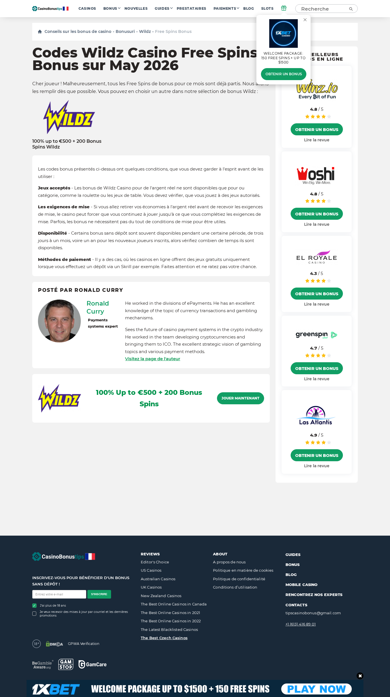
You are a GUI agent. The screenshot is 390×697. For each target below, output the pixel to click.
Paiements (225, 9)
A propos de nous (229, 562)
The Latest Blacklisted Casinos (169, 629)
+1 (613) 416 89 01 (301, 624)
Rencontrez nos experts (314, 594)
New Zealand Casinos (161, 595)
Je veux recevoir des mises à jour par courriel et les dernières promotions (84, 613)
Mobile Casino (302, 584)
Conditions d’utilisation (235, 587)
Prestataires (191, 9)
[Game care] (92, 664)
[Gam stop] (65, 664)
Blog (248, 9)
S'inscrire (99, 594)
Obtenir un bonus (284, 74)
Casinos (87, 9)
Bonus (110, 9)
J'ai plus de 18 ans (53, 605)
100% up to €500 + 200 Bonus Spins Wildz (66, 143)
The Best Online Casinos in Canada (174, 604)
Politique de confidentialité (239, 579)
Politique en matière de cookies (243, 570)
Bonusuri (125, 31)
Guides (162, 9)
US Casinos (151, 570)
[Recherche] (350, 8)
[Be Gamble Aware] (42, 664)
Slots (267, 9)
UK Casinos (151, 587)
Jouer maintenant (241, 398)
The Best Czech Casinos (164, 637)
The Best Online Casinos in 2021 (170, 612)
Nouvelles (136, 9)
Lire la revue (316, 139)
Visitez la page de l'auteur (152, 358)
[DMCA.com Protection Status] (54, 644)
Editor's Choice (155, 562)
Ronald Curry (98, 307)
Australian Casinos (158, 579)
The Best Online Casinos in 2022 (171, 621)
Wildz (145, 31)
